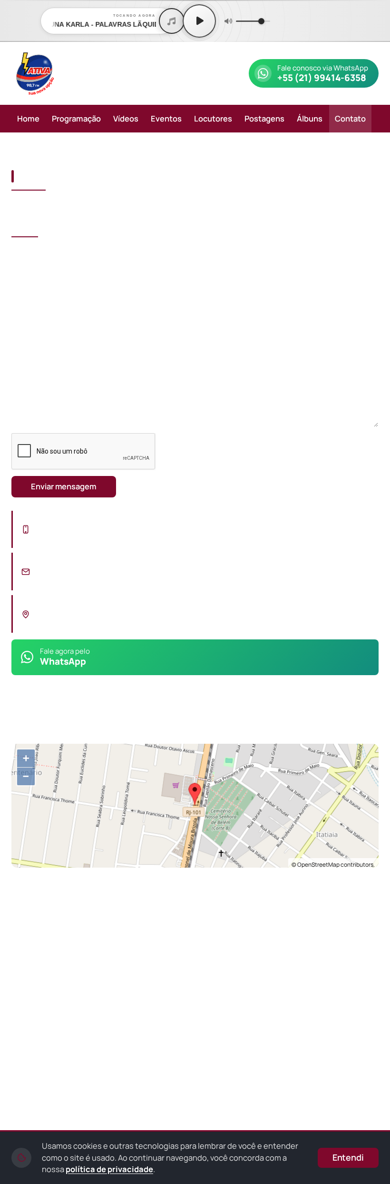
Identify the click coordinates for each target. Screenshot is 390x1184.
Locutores (213, 118)
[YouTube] (75, 714)
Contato (350, 118)
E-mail (209, 254)
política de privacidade (109, 1169)
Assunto (27, 300)
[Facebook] (52, 714)
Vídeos (125, 118)
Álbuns (309, 118)
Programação (76, 118)
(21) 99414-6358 (73, 535)
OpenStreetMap (318, 864)
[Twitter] (97, 714)
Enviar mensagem (64, 486)
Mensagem (32, 343)
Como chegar (57, 884)
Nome (22, 254)
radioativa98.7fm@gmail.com (102, 578)
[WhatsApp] (86, 1004)
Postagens (264, 118)
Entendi (348, 1157)
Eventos (166, 118)
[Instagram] (29, 714)
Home (28, 118)
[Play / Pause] (199, 21)
